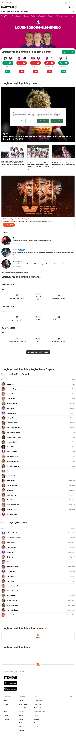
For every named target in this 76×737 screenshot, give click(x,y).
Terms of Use (38, 704)
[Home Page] (9, 7)
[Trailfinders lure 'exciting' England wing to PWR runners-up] (63, 158)
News (3, 12)
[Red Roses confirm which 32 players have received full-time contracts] (38, 158)
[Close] (63, 110)
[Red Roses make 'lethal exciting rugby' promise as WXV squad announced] (12, 158)
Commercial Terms (39, 712)
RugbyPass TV (26, 12)
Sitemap (6, 719)
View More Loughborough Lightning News (14, 272)
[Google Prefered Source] (38, 689)
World (20, 723)
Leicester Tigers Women (17, 298)
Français (21, 730)
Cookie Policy (38, 708)
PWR (3, 289)
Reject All (43, 121)
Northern (21, 715)
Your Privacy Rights (19, 121)
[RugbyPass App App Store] (38, 678)
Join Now (22, 700)
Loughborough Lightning (59, 298)
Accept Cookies (57, 121)
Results (6, 708)
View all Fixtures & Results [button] (38, 352)
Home (5, 700)
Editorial (36, 727)
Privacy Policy (38, 700)
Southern (21, 719)
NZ (20, 727)
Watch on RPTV (8, 225)
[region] (38, 117)
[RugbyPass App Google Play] (38, 683)
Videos (6, 715)
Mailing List (22, 708)
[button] (74, 12)
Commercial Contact (40, 723)
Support (36, 719)
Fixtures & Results (13, 12)
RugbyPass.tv (23, 704)
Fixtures (6, 704)
